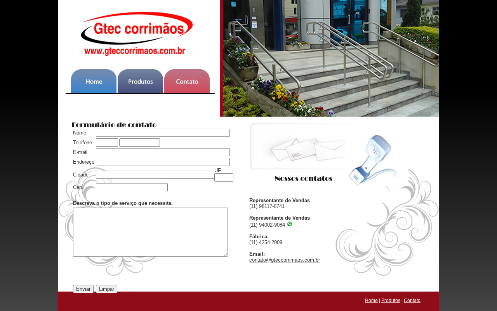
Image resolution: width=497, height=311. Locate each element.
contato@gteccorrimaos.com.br (284, 260)
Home (371, 300)
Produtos (390, 300)
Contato (412, 300)
